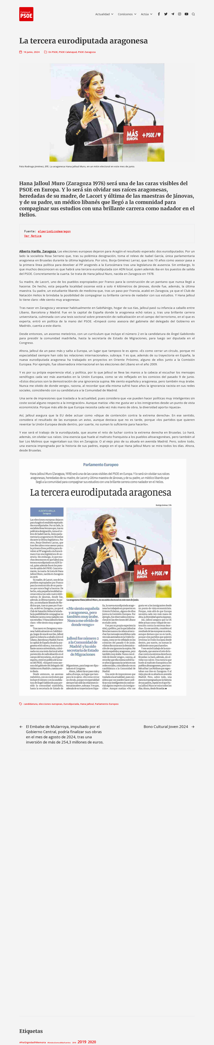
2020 (92, 1041)
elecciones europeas (50, 703)
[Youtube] (186, 14)
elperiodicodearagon (54, 231)
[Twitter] (165, 14)
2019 (82, 1041)
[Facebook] (158, 14)
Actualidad (102, 14)
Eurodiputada (71, 703)
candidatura (30, 703)
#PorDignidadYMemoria (32, 1042)
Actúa (145, 14)
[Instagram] (179, 14)
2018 (74, 1043)
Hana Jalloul (87, 703)
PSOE (55, 51)
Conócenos (125, 14)
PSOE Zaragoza (87, 51)
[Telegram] (172, 14)
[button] (193, 14)
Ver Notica (32, 236)
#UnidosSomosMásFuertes (59, 1042)
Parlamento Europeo (107, 703)
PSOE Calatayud (68, 51)
